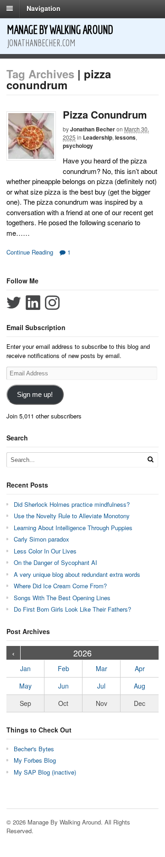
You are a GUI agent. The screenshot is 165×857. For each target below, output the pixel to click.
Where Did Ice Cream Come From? (60, 585)
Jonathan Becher (92, 129)
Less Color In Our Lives (45, 551)
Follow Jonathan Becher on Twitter (13, 302)
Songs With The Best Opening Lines (62, 597)
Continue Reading (29, 252)
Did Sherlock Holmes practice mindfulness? (72, 504)
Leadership (97, 137)
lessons (125, 137)
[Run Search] (150, 459)
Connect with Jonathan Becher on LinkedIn (33, 302)
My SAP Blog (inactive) (45, 772)
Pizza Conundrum (105, 114)
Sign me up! (35, 394)
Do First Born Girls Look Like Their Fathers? (72, 609)
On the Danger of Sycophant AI (55, 562)
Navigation (43, 8)
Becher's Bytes (34, 748)
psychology (78, 145)
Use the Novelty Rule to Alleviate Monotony (72, 515)
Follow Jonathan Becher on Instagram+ (52, 302)
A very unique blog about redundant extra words (78, 574)
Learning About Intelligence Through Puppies (73, 527)
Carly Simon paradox (41, 539)
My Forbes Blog (35, 760)
